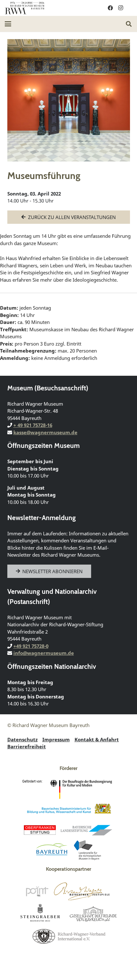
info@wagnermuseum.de (43, 653)
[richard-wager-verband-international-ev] (68, 936)
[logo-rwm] (24, 8)
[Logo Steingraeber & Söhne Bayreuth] (40, 914)
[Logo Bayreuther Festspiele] (81, 891)
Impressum (56, 739)
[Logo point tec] (37, 891)
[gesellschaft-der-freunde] (93, 914)
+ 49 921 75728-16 (32, 425)
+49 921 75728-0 (30, 646)
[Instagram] (120, 8)
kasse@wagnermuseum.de (45, 432)
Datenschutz (22, 739)
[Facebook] (110, 8)
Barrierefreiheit (26, 746)
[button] (8, 24)
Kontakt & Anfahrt (97, 739)
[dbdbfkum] (68, 789)
